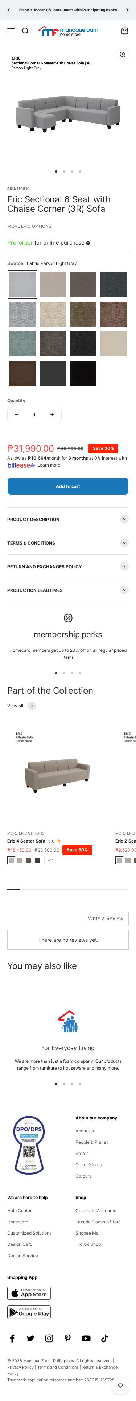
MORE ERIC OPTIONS (29, 226)
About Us (84, 1131)
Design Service (22, 1255)
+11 (51, 860)
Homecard (17, 1221)
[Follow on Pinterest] (68, 1338)
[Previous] (8, 10)
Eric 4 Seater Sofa (26, 841)
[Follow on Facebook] (12, 1338)
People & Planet (91, 1142)
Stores (81, 1153)
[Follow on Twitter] (31, 1338)
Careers (83, 1176)
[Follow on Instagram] (49, 1338)
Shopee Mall (88, 1233)
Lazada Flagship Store (98, 1221)
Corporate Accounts (95, 1210)
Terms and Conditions (58, 1367)
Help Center (19, 1210)
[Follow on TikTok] (105, 1338)
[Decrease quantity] (17, 414)
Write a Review (105, 918)
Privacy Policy (20, 1367)
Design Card (19, 1244)
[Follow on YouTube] (86, 1338)
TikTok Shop (88, 1244)
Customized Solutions (29, 1233)
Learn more (48, 465)
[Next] (127, 10)
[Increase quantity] (52, 414)
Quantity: (17, 400)
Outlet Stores (88, 1164)
